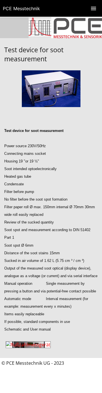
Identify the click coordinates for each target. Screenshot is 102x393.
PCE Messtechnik (21, 8)
